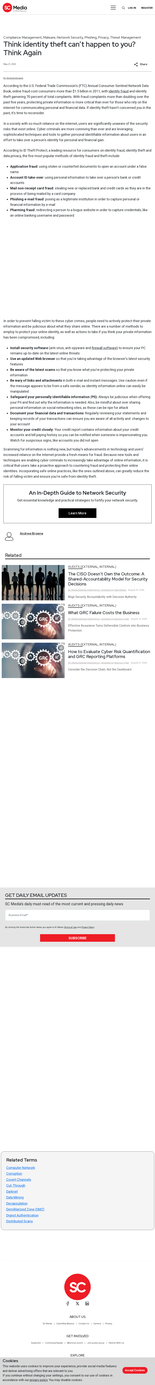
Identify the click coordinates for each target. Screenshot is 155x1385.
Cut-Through (15, 1185)
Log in (132, 7)
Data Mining (15, 1197)
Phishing (90, 37)
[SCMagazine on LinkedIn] (87, 1303)
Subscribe (77, 938)
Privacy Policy (87, 927)
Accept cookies (135, 1370)
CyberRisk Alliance (65, 1323)
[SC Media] (15, 7)
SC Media (47, 1323)
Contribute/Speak (54, 1343)
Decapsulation (17, 1203)
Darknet (12, 1192)
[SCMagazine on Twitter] (77, 1303)
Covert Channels (18, 1180)
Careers (97, 1323)
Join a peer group (95, 1343)
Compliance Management (22, 37)
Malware (49, 37)
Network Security (70, 37)
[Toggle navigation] (113, 7)
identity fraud (119, 91)
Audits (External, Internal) (92, 567)
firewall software (104, 348)
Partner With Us (116, 1343)
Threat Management (125, 37)
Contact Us (84, 1323)
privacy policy (39, 1380)
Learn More (77, 513)
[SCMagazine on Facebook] (68, 1303)
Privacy (103, 37)
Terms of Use (70, 927)
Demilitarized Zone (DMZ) (25, 1209)
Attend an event (75, 1343)
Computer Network (20, 1168)
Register (147, 7)
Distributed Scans (19, 1221)
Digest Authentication (22, 1215)
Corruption (14, 1174)
